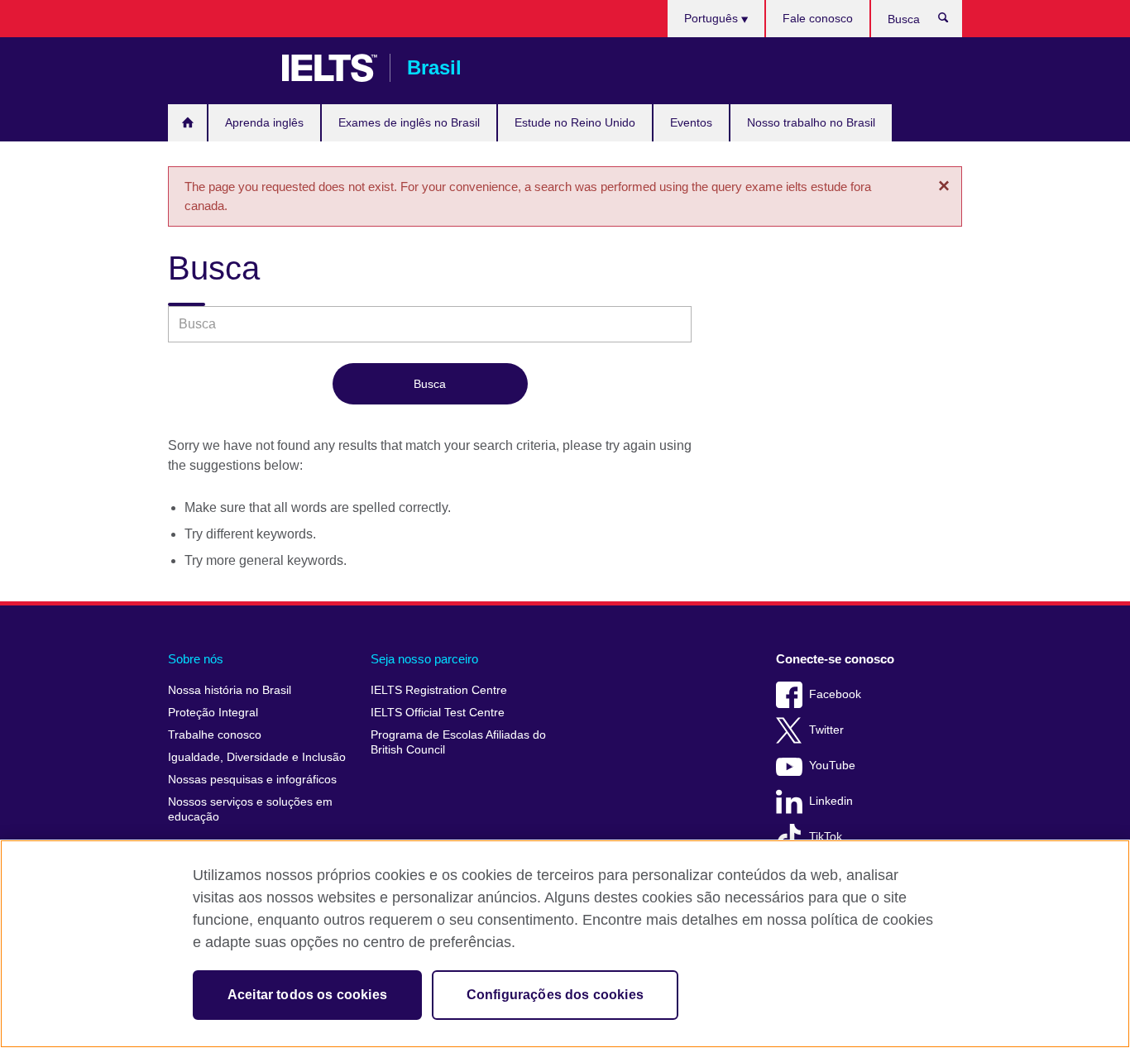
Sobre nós (195, 659)
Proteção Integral (213, 712)
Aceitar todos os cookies (307, 995)
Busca (951, 21)
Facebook (835, 694)
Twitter (826, 730)
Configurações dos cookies (555, 995)
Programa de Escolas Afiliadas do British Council (458, 742)
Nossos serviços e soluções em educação (250, 809)
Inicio (187, 122)
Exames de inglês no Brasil (409, 122)
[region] (565, 944)
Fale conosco (818, 18)
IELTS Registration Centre (439, 690)
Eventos (691, 122)
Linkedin (831, 801)
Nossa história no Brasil (229, 690)
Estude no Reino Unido (575, 122)
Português (712, 18)
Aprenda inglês (264, 122)
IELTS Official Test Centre (438, 712)
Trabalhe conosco (214, 735)
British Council (217, 68)
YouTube (832, 765)
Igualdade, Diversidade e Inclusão (257, 757)
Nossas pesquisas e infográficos (252, 779)
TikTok (825, 836)
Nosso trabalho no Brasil (811, 122)
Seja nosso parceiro (424, 659)
